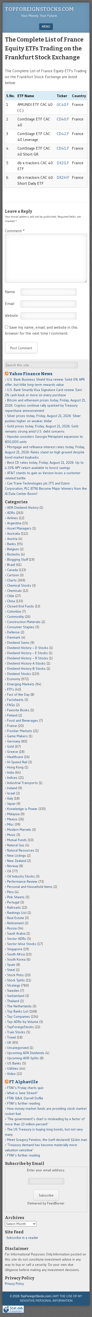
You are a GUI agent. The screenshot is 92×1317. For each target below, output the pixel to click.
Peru (10, 892)
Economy (13, 679)
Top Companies (18, 1016)
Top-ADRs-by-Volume (22, 1021)
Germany (13, 741)
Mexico (12, 819)
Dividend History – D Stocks (27, 648)
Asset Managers (19, 528)
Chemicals (14, 590)
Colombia (14, 611)
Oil (9, 871)
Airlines (12, 518)
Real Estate (15, 918)
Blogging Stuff (17, 559)
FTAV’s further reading (23, 1103)
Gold (10, 746)
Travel (11, 1037)
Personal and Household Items (30, 886)
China (11, 601)
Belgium (13, 549)
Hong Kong (15, 767)
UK (9, 1042)
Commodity (15, 616)
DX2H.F (63, 177)
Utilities (12, 1068)
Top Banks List (17, 1011)
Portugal (13, 902)
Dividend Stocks (19, 673)
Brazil (11, 564)
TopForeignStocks (20, 1027)
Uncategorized (18, 1047)
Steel (11, 970)
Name (10, 291)
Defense (13, 632)
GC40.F (63, 104)
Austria (12, 538)
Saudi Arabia (16, 933)
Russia (12, 928)
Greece (12, 751)
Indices (12, 777)
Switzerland (15, 996)
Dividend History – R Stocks (27, 658)
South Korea (16, 959)
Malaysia (13, 814)
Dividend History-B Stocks (26, 668)
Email (9, 303)
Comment (15, 230)
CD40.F (63, 118)
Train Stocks (16, 1032)
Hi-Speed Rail (17, 762)
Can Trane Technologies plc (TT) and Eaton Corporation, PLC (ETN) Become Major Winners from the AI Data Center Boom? (46, 488)
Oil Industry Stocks (21, 876)
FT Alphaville (23, 1081)
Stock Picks (15, 975)
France (12, 725)
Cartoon (13, 575)
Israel (11, 793)
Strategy (13, 985)
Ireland (12, 788)
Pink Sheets (16, 897)
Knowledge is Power (22, 809)
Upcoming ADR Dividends (25, 1053)
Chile (10, 596)
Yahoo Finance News (31, 373)
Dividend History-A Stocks (26, 663)
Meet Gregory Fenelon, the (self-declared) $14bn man (47, 1139)
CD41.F (63, 148)
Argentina (14, 523)
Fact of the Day (18, 694)
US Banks (14, 1063)
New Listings (16, 855)
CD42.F (63, 133)
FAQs (11, 705)
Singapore (14, 949)
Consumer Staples (20, 627)
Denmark (13, 637)
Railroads (14, 907)
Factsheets (15, 699)
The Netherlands (19, 1006)
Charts (12, 580)
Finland (12, 715)
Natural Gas (15, 845)
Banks (11, 544)
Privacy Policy (14, 1283)
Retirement (15, 923)
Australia (13, 533)
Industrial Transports (22, 783)
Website (11, 315)
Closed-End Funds (20, 606)
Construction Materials (23, 622)
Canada (12, 570)
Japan (11, 803)
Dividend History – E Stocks (27, 653)
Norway (12, 866)
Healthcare (15, 757)
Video (11, 1073)
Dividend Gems (18, 642)
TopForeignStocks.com (39, 9)
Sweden (13, 990)
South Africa (16, 954)
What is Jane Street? (22, 1093)
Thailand (13, 1001)
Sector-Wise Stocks (21, 944)
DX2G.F (63, 162)
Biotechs (13, 554)
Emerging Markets (20, 684)
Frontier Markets (19, 731)
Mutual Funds (17, 840)
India (10, 772)
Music (11, 834)
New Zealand (16, 860)
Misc (10, 824)
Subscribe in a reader (22, 1237)
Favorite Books (18, 710)
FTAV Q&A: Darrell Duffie (25, 1098)
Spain (11, 964)
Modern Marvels (19, 829)
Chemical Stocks (19, 585)
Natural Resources (20, 850)
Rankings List (16, 912)
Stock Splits (16, 980)
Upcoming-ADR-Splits (23, 1058)
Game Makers (17, 736)
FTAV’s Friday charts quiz (25, 1088)
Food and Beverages (22, 720)
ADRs (11, 512)
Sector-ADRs (16, 938)
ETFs (10, 689)
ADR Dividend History (23, 507)
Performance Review (22, 881)
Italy (10, 798)
